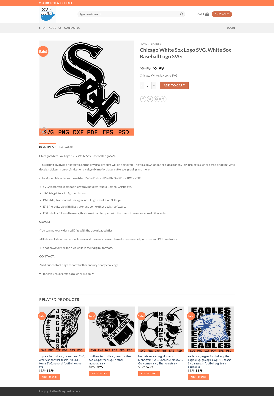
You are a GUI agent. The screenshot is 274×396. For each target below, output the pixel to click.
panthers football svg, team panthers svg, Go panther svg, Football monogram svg (111, 360)
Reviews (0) (66, 146)
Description (47, 146)
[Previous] (39, 346)
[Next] (234, 346)
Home (143, 43)
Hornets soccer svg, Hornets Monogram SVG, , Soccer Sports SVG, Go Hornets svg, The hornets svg (160, 360)
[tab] (47, 146)
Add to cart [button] (50, 377)
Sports (156, 43)
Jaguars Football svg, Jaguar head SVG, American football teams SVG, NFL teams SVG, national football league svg (62, 361)
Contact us (72, 27)
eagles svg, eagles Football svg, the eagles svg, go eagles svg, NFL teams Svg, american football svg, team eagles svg (209, 361)
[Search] (181, 14)
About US (55, 27)
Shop (42, 27)
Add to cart (174, 85)
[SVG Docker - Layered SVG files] (55, 14)
